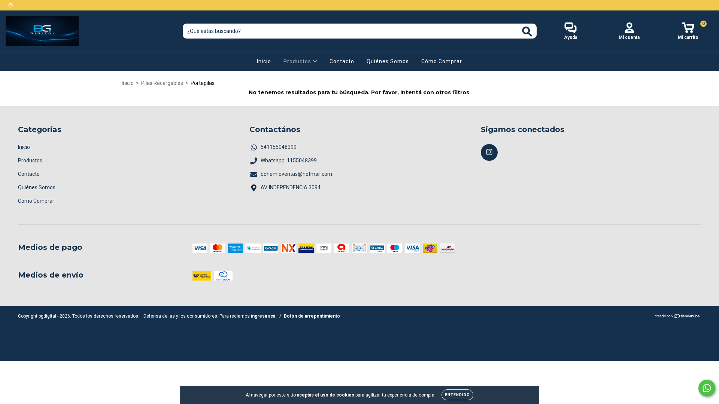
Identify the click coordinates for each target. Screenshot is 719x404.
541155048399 (279, 147)
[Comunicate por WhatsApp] (706, 388)
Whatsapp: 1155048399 (289, 160)
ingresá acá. (264, 316)
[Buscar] (527, 31)
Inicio (264, 61)
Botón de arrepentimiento (312, 316)
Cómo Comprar (441, 61)
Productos (298, 61)
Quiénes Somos (388, 61)
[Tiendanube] (677, 317)
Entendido (457, 395)
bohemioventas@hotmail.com (296, 174)
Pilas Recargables (162, 83)
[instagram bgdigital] (10, 5)
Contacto (342, 61)
